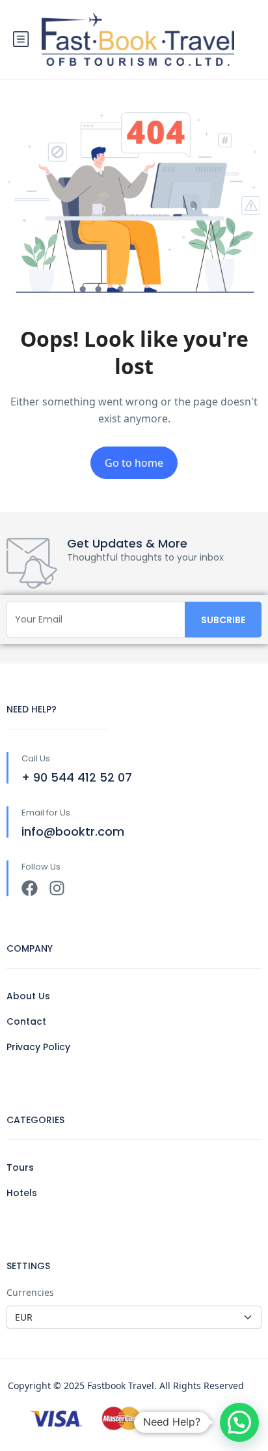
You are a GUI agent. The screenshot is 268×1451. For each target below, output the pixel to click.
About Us (28, 996)
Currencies (30, 1292)
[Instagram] (57, 888)
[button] (239, 1422)
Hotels (22, 1192)
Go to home (134, 463)
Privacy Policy (38, 1046)
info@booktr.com (72, 831)
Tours (20, 1167)
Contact (26, 1021)
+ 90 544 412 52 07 (76, 777)
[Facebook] (29, 888)
